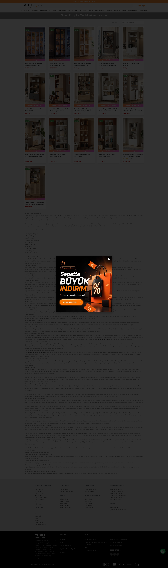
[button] (109, 258)
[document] (84, 284)
